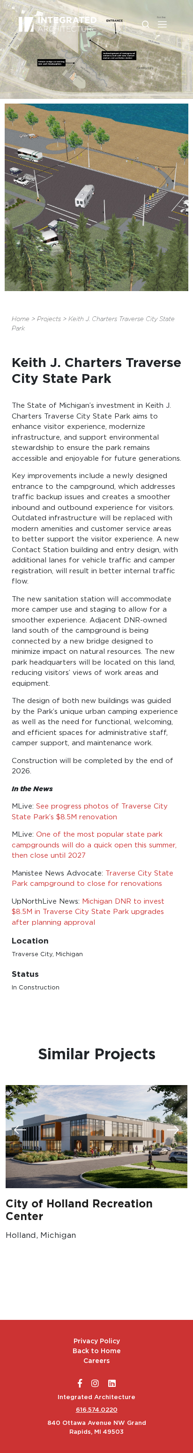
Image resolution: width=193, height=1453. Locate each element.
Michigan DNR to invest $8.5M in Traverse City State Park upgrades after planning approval (88, 911)
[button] (162, 24)
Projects (49, 318)
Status (25, 973)
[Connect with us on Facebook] (79, 1384)
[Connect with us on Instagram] (95, 1384)
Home (21, 318)
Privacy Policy (97, 1341)
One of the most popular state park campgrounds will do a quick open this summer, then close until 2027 (94, 844)
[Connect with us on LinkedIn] (112, 1384)
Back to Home (97, 1351)
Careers (96, 1360)
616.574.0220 (97, 1409)
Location (30, 940)
